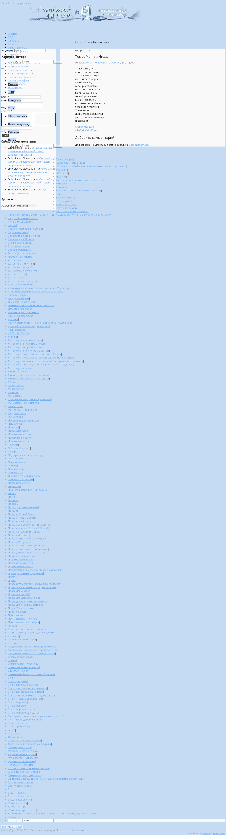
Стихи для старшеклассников (25, 691)
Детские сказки (17, 277)
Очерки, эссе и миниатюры (24, 475)
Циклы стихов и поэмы (21, 761)
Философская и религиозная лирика (29, 744)
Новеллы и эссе (17, 430)
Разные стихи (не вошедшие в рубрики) (32, 632)
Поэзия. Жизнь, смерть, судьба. (27, 538)
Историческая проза (20, 308)
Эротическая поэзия (20, 782)
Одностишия (15, 458)
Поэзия (12, 510)
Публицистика (16, 615)
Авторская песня (65, 183)
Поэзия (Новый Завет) (21, 517)
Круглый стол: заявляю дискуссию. (28, 326)
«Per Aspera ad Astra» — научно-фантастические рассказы (91, 166)
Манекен (13, 392)
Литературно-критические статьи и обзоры (34, 354)
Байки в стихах (65, 197)
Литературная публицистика (25, 347)
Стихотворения (17, 705)
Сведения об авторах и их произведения (32, 646)
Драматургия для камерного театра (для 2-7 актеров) (40, 288)
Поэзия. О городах (19, 542)
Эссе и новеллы (17, 792)
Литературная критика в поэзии (27, 343)
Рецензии (14, 643)
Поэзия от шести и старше (24, 531)
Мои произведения (18, 66)
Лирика (12, 336)
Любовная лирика (18, 371)
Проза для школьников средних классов (32, 587)
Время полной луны (19, 249)
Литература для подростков (25, 340)
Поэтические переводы (22, 556)
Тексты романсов (18, 726)
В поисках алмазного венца (72, 211)
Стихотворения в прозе (22, 709)
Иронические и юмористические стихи (31, 305)
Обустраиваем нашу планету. (25, 455)
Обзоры (13, 451)
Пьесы (12, 625)
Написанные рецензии (20, 73)
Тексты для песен (18, 723)
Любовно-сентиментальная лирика (29, 375)
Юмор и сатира (17, 806)
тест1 (11, 730)
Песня (11, 496)
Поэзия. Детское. (18, 535)
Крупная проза (16, 329)
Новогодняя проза (19, 441)
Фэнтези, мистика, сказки (23, 750)
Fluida (206, 833)
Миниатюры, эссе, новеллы (24, 402)
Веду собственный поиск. (23, 218)
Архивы (5, 205)
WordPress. (219, 833)
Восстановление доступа (22, 77)
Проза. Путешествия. (21, 608)
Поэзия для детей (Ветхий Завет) (28, 524)
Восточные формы (19, 246)
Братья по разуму (66, 207)
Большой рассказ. (66, 204)
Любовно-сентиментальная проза (28, 378)
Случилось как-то (18, 670)
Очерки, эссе (15, 472)
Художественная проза (22, 754)
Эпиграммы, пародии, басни (24, 775)
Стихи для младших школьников (27, 688)
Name (5, 96)
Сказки (12, 660)
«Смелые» (62, 173)
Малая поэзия (16, 385)
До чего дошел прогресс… (23, 281)
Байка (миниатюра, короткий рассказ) (78, 190)
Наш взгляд (15, 423)
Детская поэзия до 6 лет (22, 267)
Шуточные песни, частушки (24, 771)
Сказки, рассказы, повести (23, 667)
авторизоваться (138, 144)
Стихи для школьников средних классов (32, 695)
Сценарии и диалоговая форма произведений (35, 716)
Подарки (13, 503)
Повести (13, 500)
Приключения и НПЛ (20, 566)
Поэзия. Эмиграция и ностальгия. (28, 549)
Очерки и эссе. (16, 469)
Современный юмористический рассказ (31, 674)
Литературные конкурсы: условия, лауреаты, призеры (40, 357)
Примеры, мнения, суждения (25, 573)
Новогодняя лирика (19, 434)
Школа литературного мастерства (28, 768)
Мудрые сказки (17, 413)
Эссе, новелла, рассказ (21, 796)
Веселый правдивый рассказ (25, 228)
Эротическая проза (19, 785)
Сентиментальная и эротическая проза (31, 653)
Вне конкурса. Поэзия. (21, 239)
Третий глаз (15, 733)
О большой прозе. (19, 448)
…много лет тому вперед (71, 162)
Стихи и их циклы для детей (25, 698)
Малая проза (15, 388)
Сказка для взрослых (20, 656)
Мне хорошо (15, 406)
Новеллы (13, 427)
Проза (12, 580)
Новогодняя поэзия (19, 437)
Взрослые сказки (18, 232)
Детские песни (17, 274)
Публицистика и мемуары (23, 622)
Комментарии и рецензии (23, 312)
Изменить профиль (18, 80)
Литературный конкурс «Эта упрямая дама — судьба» (40, 364)
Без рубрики (63, 201)
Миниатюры (15, 395)
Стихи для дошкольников (23, 684)
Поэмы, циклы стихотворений (26, 552)
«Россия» (61, 169)
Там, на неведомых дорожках (26, 719)
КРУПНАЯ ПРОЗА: (18, 333)
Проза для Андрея (19, 590)
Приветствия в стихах (21, 563)
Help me (61, 176)
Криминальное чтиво (20, 315)
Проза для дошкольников (23, 597)
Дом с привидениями (20, 284)
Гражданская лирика (20, 256)
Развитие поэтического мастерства (29, 629)
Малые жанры (64, 159)
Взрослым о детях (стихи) (23, 235)
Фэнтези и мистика (19, 747)
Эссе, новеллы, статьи (21, 799)
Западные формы (18, 298)
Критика (13, 319)
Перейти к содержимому (16, 3)
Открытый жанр (17, 462)
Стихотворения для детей (24, 712)
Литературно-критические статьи (28, 350)
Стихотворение (17, 702)
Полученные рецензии (20, 70)
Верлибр (13, 225)
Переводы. (14, 486)
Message (7, 107)
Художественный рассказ (23, 757)
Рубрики (13, 817)
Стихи (11, 677)
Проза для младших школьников (27, 601)
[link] (11, 58)
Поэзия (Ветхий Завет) (22, 514)
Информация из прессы (22, 301)
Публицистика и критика (22, 618)
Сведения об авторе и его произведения (32, 650)
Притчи (12, 576)
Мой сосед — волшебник (23, 409)
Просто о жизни (17, 611)
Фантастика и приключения (24, 740)
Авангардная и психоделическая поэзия (79, 180)
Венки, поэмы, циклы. (20, 221)
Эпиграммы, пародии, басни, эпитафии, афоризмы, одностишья (46, 778)
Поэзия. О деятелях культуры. (26, 545)
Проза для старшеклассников (25, 604)
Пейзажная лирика (19, 482)
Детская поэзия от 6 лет (22, 270)
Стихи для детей (18, 681)
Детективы (14, 260)
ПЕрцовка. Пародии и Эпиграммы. (28, 489)
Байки (59, 194)
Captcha (6, 111)
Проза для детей (18, 594)
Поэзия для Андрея (19, 521)
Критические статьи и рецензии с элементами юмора (40, 322)
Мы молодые (15, 416)
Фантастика (15, 737)
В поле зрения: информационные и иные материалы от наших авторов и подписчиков (59, 214)
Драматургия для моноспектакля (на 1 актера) (35, 291)
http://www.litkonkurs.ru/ (71, 830)
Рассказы (13, 636)
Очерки (12, 465)
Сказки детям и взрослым (23, 663)
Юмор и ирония (17, 803)
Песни (12, 493)
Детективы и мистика (21, 263)
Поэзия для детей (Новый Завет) (28, 528)
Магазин (13, 382)
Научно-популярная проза (23, 420)
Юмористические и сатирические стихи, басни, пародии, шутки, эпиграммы (53, 813)
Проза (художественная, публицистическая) (34, 583)
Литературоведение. (20, 368)
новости (13, 444)
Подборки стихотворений (23, 507)
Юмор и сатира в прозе (22, 810)
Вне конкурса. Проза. (20, 242)
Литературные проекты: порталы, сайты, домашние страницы (45, 361)
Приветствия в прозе (20, 559)
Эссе (10, 789)
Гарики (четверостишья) (22, 253)
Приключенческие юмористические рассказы (35, 569)
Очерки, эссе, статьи (20, 479)
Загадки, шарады (18, 295)
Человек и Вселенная (20, 764)
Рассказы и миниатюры (22, 639)
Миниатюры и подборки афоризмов (29, 399)
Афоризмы (62, 187)
